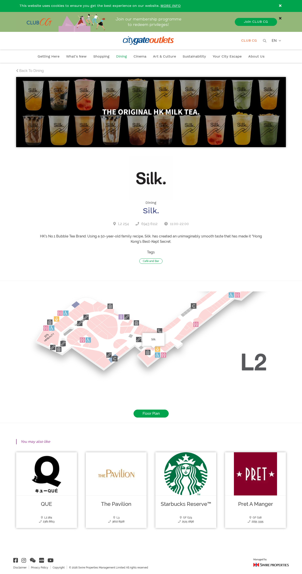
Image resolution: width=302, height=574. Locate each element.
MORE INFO (171, 6)
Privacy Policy (39, 567)
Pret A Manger (255, 504)
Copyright (59, 567)
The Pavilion (116, 504)
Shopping (101, 56)
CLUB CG (249, 40)
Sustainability (194, 56)
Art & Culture (164, 56)
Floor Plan (151, 413)
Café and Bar (151, 261)
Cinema (140, 56)
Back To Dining (31, 71)
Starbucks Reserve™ (186, 504)
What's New (76, 56)
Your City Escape (227, 56)
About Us (256, 56)
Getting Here (48, 56)
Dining (121, 56)
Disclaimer (20, 567)
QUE (46, 504)
